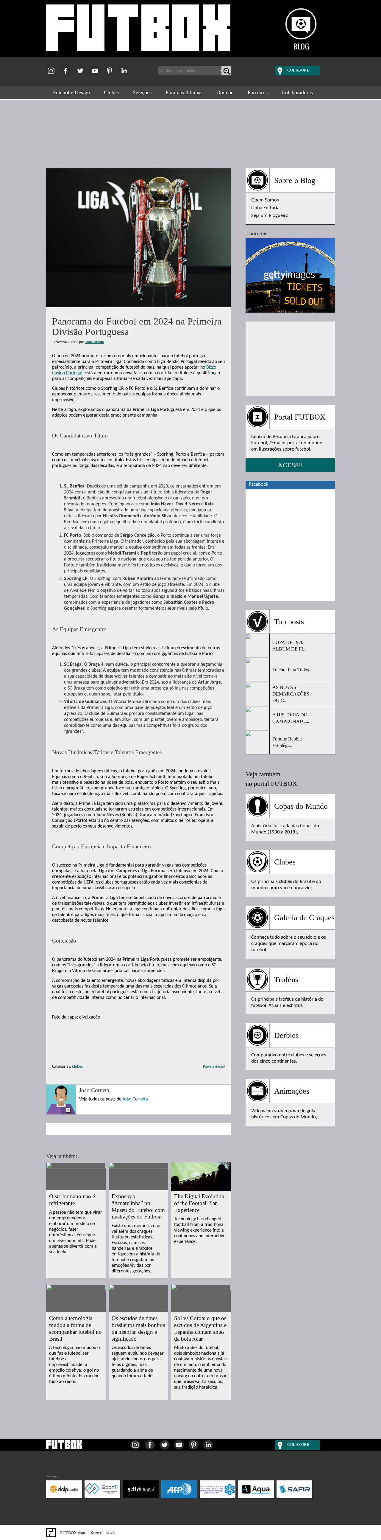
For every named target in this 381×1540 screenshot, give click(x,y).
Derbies (286, 1035)
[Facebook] (67, 74)
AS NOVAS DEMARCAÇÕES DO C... (290, 694)
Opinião (225, 92)
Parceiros (258, 92)
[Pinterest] (111, 74)
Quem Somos (265, 200)
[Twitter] (82, 74)
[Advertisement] (190, 131)
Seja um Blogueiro (269, 215)
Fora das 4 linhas (183, 92)
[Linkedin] (125, 74)
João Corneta (94, 342)
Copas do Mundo (301, 806)
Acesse (290, 465)
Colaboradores (297, 92)
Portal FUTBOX (300, 417)
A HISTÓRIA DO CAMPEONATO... (290, 718)
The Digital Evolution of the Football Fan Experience (199, 1203)
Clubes (111, 92)
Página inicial (214, 1066)
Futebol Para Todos (290, 669)
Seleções (142, 92)
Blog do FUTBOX (138, 30)
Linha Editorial (266, 207)
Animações (291, 1091)
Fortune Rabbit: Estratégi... (287, 742)
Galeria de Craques (304, 917)
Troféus (286, 979)
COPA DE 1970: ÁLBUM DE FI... (289, 645)
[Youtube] (96, 74)
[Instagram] (53, 74)
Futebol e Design (71, 92)
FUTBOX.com (72, 1533)
